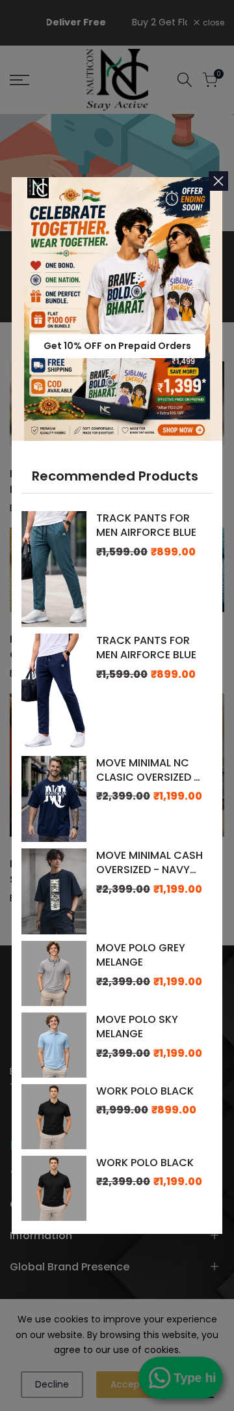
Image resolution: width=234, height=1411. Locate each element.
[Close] (218, 181)
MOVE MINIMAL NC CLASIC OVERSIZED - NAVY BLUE (148, 770)
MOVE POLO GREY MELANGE (140, 955)
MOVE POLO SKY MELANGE (137, 1027)
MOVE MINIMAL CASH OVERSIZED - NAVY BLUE (149, 863)
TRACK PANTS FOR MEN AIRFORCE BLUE (146, 525)
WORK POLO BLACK (145, 1091)
